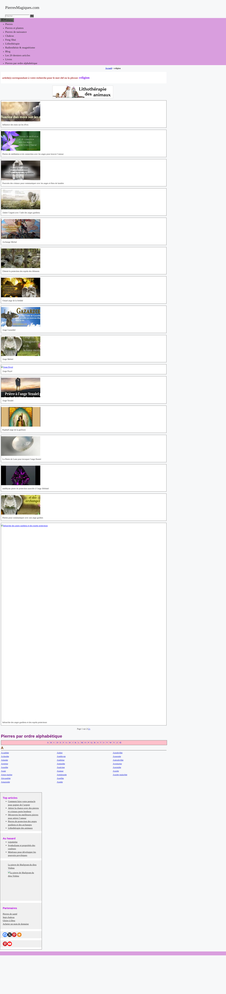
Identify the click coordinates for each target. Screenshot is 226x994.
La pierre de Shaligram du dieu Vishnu (22, 866)
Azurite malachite (120, 775)
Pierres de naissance (16, 31)
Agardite (4, 767)
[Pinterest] (14, 934)
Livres (8, 59)
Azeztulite (117, 767)
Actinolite (5, 756)
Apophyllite (118, 753)
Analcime (61, 767)
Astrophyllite (118, 760)
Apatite (60, 782)
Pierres (9, 24)
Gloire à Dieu (9, 920)
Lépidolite (13, 842)
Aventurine (117, 764)
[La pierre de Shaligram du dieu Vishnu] (21, 884)
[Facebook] (5, 934)
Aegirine (4, 764)
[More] (19, 934)
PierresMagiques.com (22, 7)
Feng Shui (10, 39)
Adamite (4, 760)
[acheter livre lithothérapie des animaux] (82, 98)
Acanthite (5, 753)
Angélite (60, 778)
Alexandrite (6, 778)
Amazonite (5, 782)
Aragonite (117, 756)
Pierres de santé (10, 914)
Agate (3, 771)
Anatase (60, 771)
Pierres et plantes (14, 27)
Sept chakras (9, 917)
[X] (9, 934)
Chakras (9, 35)
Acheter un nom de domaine (16, 924)
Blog (7, 51)
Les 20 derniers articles (17, 55)
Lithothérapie (12, 43)
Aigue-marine (6, 775)
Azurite (116, 771)
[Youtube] (9, 944)
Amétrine (60, 760)
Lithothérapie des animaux (20, 828)
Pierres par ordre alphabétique (21, 63)
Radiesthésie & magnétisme (20, 47)
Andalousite (62, 775)
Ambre (60, 753)
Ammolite (61, 764)
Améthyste (61, 756)
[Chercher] (32, 15)
